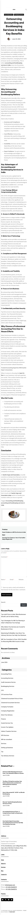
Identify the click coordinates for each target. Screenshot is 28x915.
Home (2, 860)
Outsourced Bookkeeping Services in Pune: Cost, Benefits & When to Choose (13, 772)
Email (12, 579)
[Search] (26, 9)
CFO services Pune (6, 694)
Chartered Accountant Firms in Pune (12, 698)
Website (21, 579)
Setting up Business (7, 747)
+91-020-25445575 (11, 887)
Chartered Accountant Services (10, 702)
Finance (3, 719)
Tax (2, 751)
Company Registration (7, 711)
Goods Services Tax (7, 723)
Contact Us (4, 874)
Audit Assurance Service (8, 682)
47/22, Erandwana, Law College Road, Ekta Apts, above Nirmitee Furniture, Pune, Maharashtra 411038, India (13, 848)
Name (3, 579)
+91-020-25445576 (11, 889)
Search (3, 602)
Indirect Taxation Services (8, 731)
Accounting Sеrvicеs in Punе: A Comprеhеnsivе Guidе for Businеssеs (12, 812)
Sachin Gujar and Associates (11, 475)
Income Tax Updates (7, 727)
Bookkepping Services (19, 14)
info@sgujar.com (10, 885)
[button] (14, 9)
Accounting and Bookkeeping (14, 501)
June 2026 (4, 662)
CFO (2, 690)
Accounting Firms (6, 674)
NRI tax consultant (6, 739)
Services (3, 743)
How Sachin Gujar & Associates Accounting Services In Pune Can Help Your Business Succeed (13, 822)
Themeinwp (12, 911)
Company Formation (7, 707)
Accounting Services (9, 14)
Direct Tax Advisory (7, 715)
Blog (2, 870)
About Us (3, 863)
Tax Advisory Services (7, 756)
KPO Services (5, 735)
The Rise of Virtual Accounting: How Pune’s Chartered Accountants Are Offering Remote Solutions (12, 783)
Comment (4, 557)
